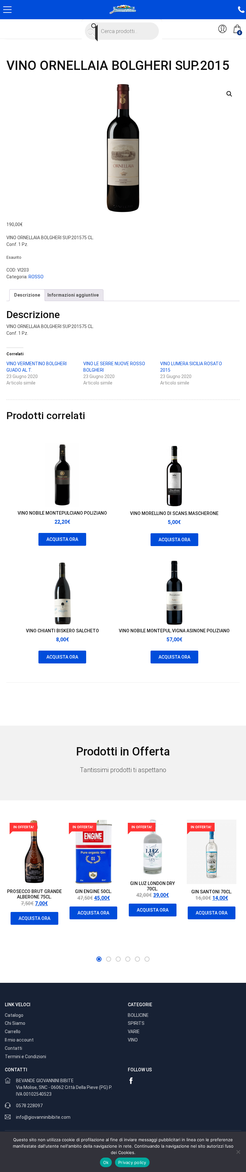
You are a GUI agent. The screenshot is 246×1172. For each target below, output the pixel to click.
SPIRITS (136, 1023)
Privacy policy (132, 1162)
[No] (238, 1152)
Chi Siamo (15, 1023)
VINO (133, 1039)
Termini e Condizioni (25, 1056)
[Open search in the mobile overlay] (122, 31)
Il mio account (19, 1039)
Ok (106, 1162)
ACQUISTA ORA (62, 539)
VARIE (134, 1031)
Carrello (12, 1031)
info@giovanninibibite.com (43, 1117)
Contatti (13, 1048)
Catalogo (14, 1015)
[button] (229, 94)
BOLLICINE (138, 1015)
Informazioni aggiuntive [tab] (73, 295)
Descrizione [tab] (27, 295)
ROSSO (36, 276)
